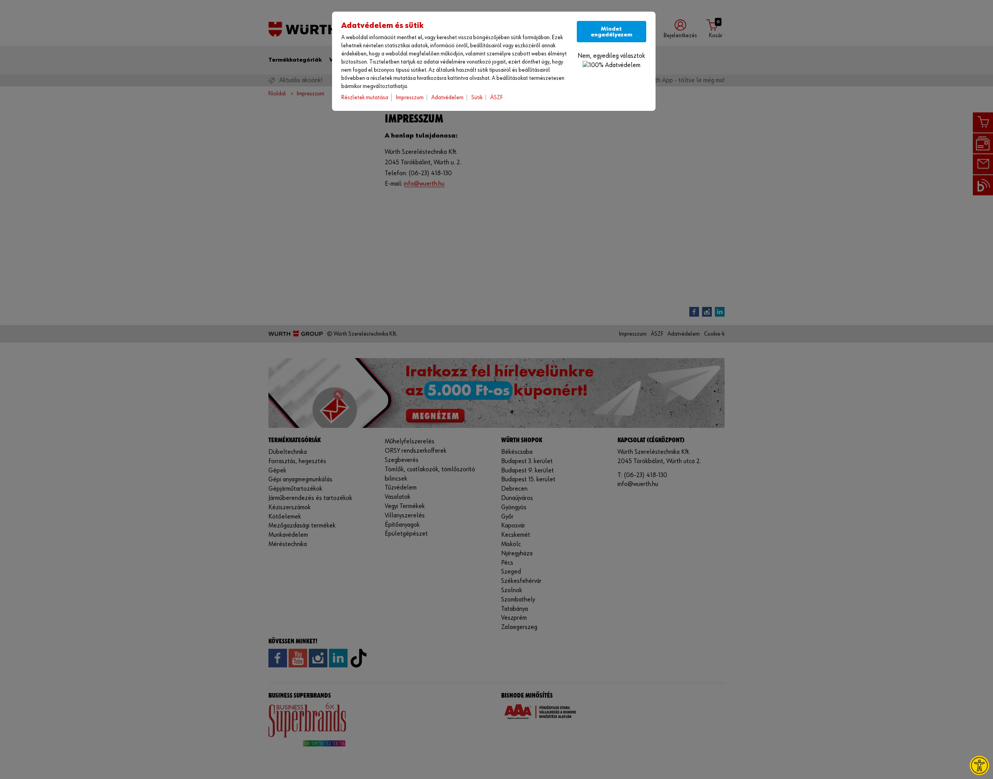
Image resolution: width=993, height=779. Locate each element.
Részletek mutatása (364, 97)
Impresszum (410, 97)
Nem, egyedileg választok (611, 56)
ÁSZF (496, 97)
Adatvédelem (447, 97)
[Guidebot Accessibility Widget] (979, 765)
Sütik (477, 97)
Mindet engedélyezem (611, 32)
